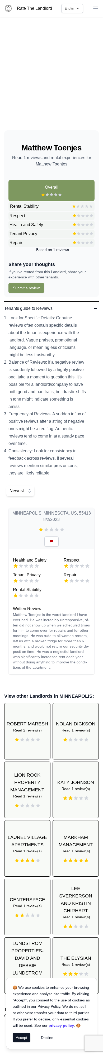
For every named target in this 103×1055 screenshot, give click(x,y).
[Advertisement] (51, 75)
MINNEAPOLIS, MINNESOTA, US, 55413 (51, 513)
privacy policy (61, 1025)
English (70, 8)
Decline (47, 1037)
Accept (21, 1037)
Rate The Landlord (34, 8)
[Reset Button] (51, 541)
